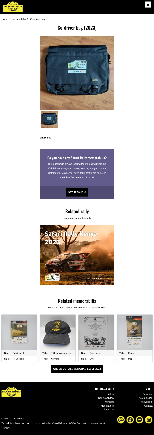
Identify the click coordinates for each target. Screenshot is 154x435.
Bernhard (147, 394)
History (110, 394)
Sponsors (109, 409)
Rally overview (106, 398)
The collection (144, 398)
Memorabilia (19, 19)
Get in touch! (77, 192)
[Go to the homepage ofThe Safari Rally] (13, 7)
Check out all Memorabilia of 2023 (77, 369)
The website (145, 402)
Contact (148, 405)
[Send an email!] (121, 419)
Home (5, 19)
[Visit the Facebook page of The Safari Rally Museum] (130, 419)
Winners (109, 402)
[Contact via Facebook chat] (139, 419)
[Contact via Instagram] (149, 419)
